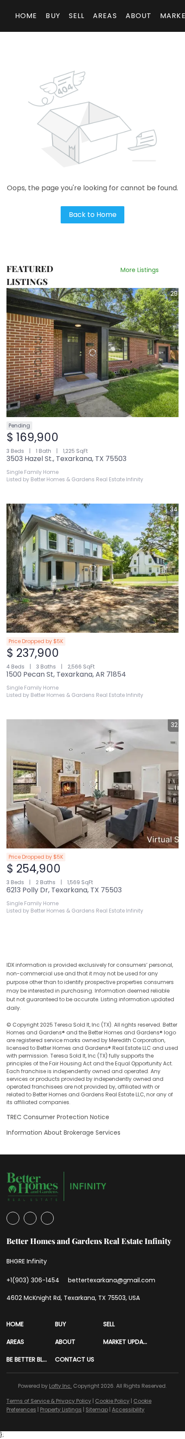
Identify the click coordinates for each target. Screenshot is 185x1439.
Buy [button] (53, 16)
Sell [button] (76, 16)
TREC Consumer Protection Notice (57, 1117)
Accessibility (128, 1409)
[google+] (47, 1218)
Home (26, 16)
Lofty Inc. (60, 1385)
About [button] (139, 16)
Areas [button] (105, 16)
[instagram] (30, 1218)
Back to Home (93, 215)
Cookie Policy (112, 1401)
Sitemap (97, 1409)
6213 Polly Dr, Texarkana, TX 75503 (64, 890)
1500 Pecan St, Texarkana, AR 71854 (66, 674)
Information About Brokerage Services (63, 1132)
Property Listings (61, 1409)
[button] (30, 1324)
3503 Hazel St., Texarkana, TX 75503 (66, 459)
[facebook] (12, 1218)
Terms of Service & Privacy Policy (48, 1401)
